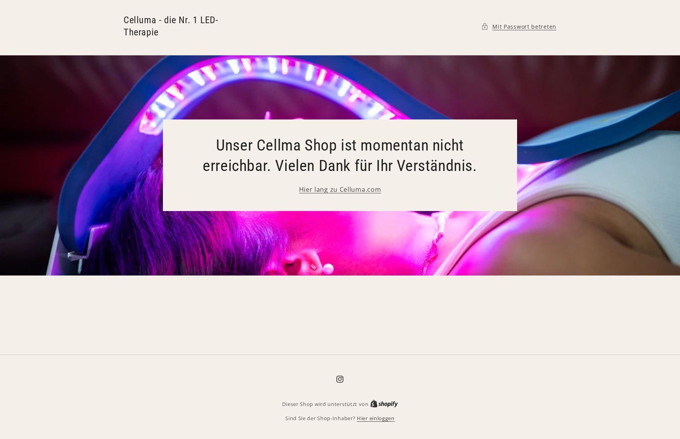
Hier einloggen (376, 418)
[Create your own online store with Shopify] (384, 404)
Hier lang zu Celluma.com (340, 189)
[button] (518, 26)
